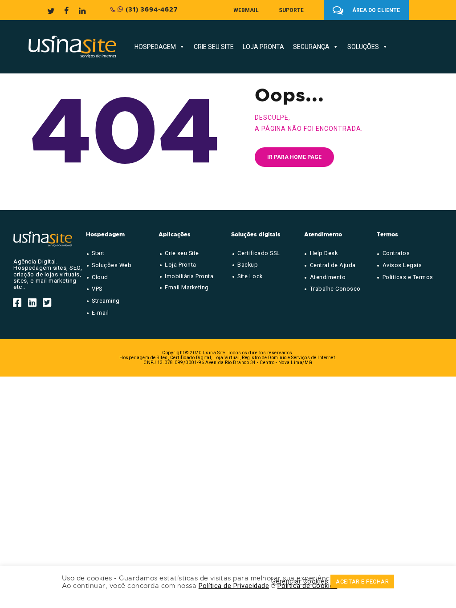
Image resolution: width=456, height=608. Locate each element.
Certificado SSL (258, 253)
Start (98, 253)
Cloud (100, 277)
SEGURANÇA (311, 46)
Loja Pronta (180, 264)
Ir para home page (294, 157)
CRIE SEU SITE (214, 46)
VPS (97, 288)
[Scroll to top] (432, 536)
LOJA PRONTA (263, 46)
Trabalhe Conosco (335, 288)
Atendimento (328, 277)
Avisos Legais (402, 265)
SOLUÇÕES (363, 46)
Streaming (106, 300)
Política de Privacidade (234, 586)
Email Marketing (187, 287)
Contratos (396, 253)
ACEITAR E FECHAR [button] (362, 581)
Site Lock (250, 276)
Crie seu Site (182, 253)
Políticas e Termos (408, 277)
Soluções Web (111, 265)
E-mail (100, 312)
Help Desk (324, 253)
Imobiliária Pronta (189, 276)
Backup (247, 264)
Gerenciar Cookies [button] (300, 581)
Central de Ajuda (333, 265)
